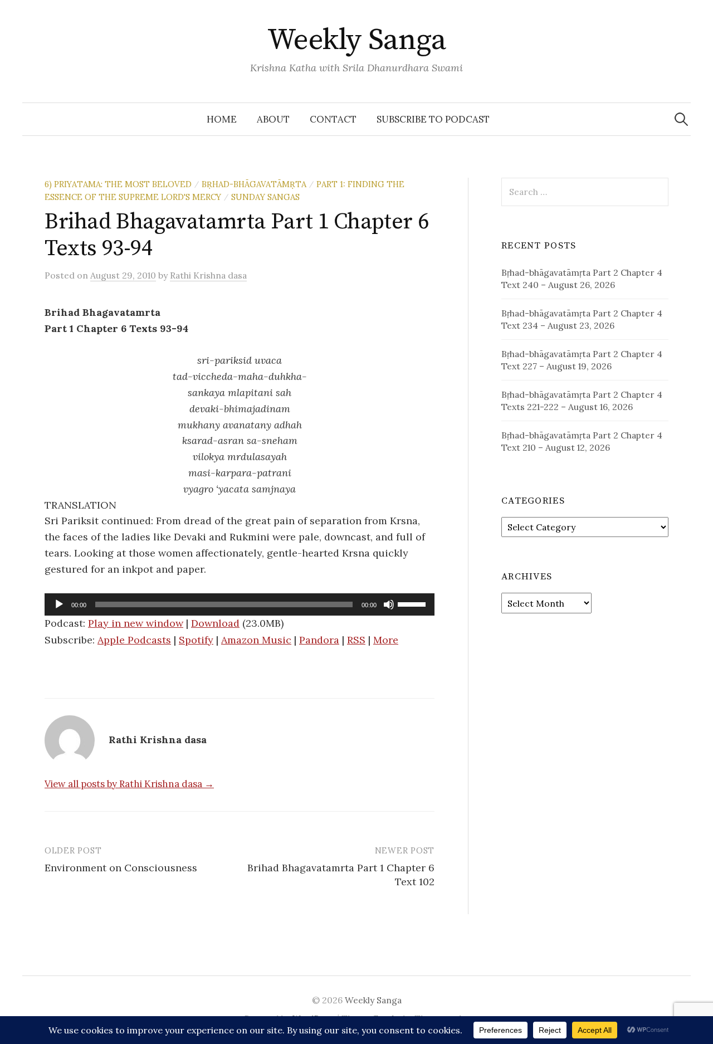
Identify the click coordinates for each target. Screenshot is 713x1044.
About (273, 119)
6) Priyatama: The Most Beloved (118, 184)
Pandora (319, 639)
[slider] (413, 603)
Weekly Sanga (356, 40)
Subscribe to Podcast (433, 119)
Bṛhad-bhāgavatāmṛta (254, 184)
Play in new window (135, 623)
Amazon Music (256, 639)
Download (215, 623)
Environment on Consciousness (121, 867)
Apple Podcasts (134, 639)
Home (222, 119)
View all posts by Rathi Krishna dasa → (129, 784)
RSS (356, 639)
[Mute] (388, 604)
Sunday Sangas (265, 197)
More (385, 639)
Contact (333, 119)
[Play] (59, 604)
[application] (239, 604)
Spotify (196, 639)
